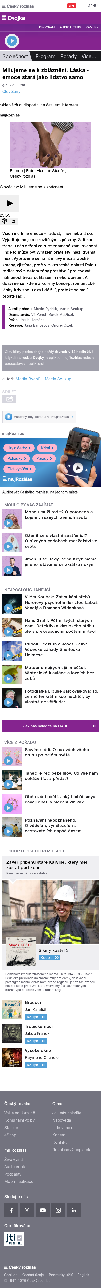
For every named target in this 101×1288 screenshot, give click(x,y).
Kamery (92, 27)
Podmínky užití (61, 1275)
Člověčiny (11, 91)
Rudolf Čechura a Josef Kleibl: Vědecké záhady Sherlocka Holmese (56, 649)
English (83, 1275)
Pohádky (14, 458)
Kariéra (58, 1135)
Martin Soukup (58, 379)
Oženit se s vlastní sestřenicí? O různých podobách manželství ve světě (61, 541)
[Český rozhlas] (18, 6)
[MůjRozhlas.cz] (10, 115)
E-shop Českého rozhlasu (34, 851)
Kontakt (59, 1142)
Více (89, 56)
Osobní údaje (33, 1275)
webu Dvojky (33, 358)
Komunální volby (19, 1120)
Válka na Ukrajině (19, 1113)
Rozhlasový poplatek (71, 1149)
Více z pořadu (20, 742)
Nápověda (61, 1120)
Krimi (45, 448)
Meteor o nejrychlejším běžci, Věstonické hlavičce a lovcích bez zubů (60, 673)
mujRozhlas (72, 358)
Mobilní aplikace (19, 1181)
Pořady (68, 56)
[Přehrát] (9, 203)
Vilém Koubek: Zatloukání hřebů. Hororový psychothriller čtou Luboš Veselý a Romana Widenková (61, 602)
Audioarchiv (70, 27)
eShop (10, 1135)
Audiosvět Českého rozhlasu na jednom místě (40, 492)
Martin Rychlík (29, 379)
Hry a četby (17, 448)
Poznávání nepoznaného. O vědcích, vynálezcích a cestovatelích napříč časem (53, 825)
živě (90, 352)
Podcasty (13, 1174)
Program (47, 27)
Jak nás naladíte (67, 1113)
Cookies (10, 1275)
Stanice (11, 1127)
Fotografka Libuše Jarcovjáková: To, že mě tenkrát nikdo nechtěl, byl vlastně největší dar (62, 696)
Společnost (15, 56)
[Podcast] (4, 221)
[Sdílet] (13, 221)
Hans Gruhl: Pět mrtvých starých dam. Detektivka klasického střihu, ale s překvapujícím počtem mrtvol (60, 626)
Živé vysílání (17, 469)
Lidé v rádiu (63, 1127)
